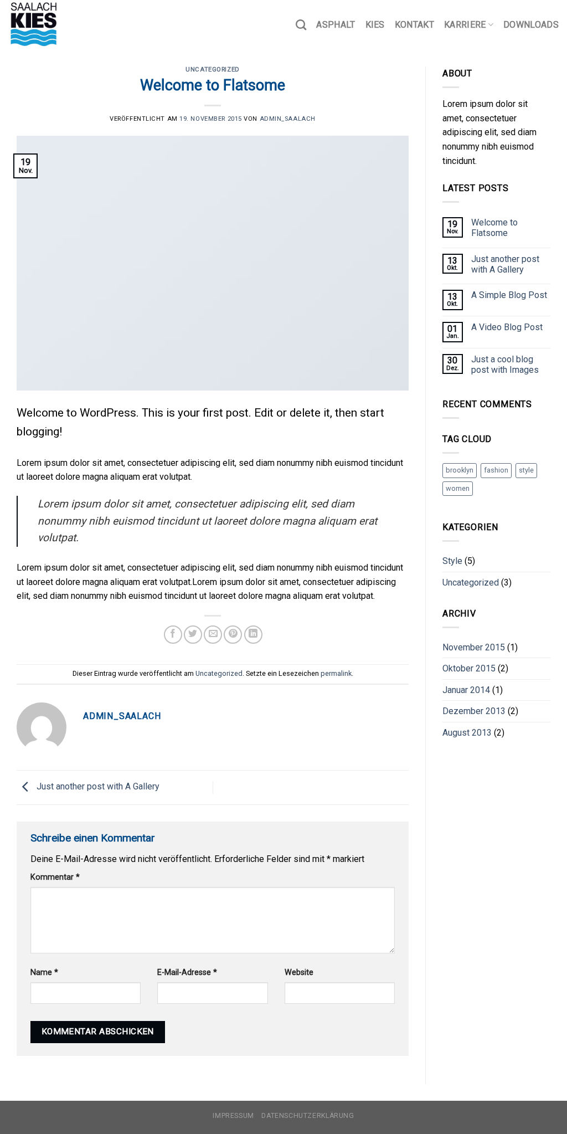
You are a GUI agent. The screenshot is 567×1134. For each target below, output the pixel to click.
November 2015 (473, 647)
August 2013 (467, 732)
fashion (496, 470)
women (458, 488)
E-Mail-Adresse (187, 972)
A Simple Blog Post (509, 295)
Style (452, 561)
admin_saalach (288, 118)
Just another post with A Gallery (96, 787)
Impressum (233, 1116)
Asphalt (335, 24)
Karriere (465, 24)
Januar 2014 (466, 690)
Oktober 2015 (469, 668)
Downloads (531, 24)
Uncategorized (212, 69)
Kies (375, 24)
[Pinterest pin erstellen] (233, 634)
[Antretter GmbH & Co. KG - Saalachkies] (63, 25)
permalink (336, 673)
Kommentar (55, 877)
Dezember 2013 (474, 711)
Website (299, 972)
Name (44, 972)
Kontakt (414, 24)
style (526, 470)
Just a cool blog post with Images (505, 364)
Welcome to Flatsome (494, 227)
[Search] (301, 25)
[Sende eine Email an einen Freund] (213, 634)
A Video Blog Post (507, 327)
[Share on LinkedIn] (253, 634)
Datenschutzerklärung (307, 1116)
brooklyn (459, 470)
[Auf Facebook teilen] (173, 634)
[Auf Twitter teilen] (193, 634)
